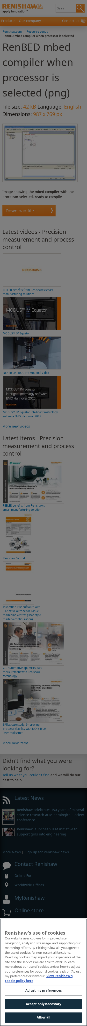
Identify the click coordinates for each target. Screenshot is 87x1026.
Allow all (43, 1017)
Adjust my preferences (43, 990)
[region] (43, 972)
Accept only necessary (43, 1004)
